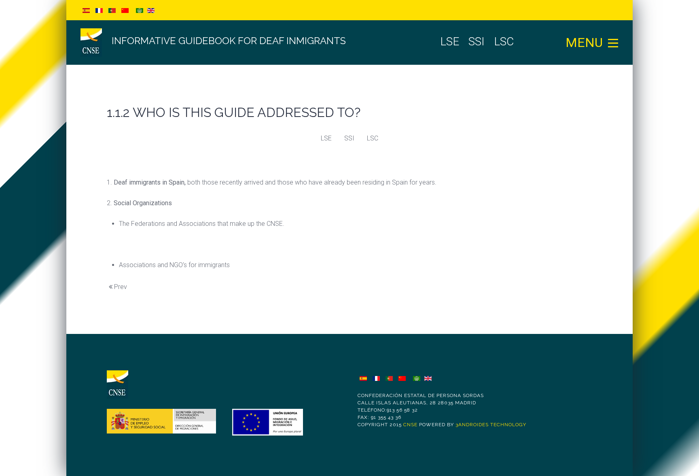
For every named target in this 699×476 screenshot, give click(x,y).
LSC (372, 138)
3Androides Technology (490, 424)
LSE (326, 138)
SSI (349, 138)
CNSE (410, 424)
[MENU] (613, 42)
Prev (119, 287)
